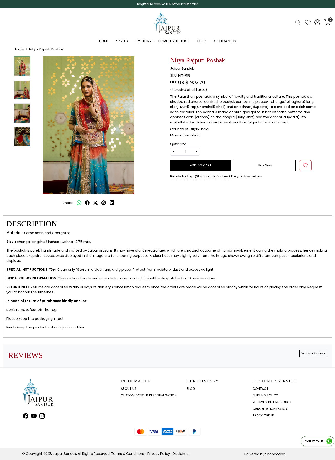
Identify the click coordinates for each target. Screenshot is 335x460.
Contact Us (225, 41)
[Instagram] (42, 416)
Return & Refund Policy (272, 402)
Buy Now (265, 165)
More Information (184, 135)
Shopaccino (275, 454)
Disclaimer (181, 453)
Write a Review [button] (313, 353)
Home (103, 41)
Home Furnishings (174, 41)
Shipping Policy (265, 395)
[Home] (167, 22)
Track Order (263, 415)
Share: (68, 202)
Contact (260, 388)
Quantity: (178, 143)
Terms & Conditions (128, 453)
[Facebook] (25, 416)
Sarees (122, 41)
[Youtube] (34, 416)
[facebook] (87, 203)
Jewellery (143, 41)
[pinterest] (104, 203)
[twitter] (95, 203)
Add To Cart (200, 165)
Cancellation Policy (270, 408)
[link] (298, 22)
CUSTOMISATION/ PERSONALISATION (149, 395)
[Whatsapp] (79, 203)
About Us (128, 388)
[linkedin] (112, 203)
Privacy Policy (158, 453)
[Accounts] (317, 22)
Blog (201, 41)
